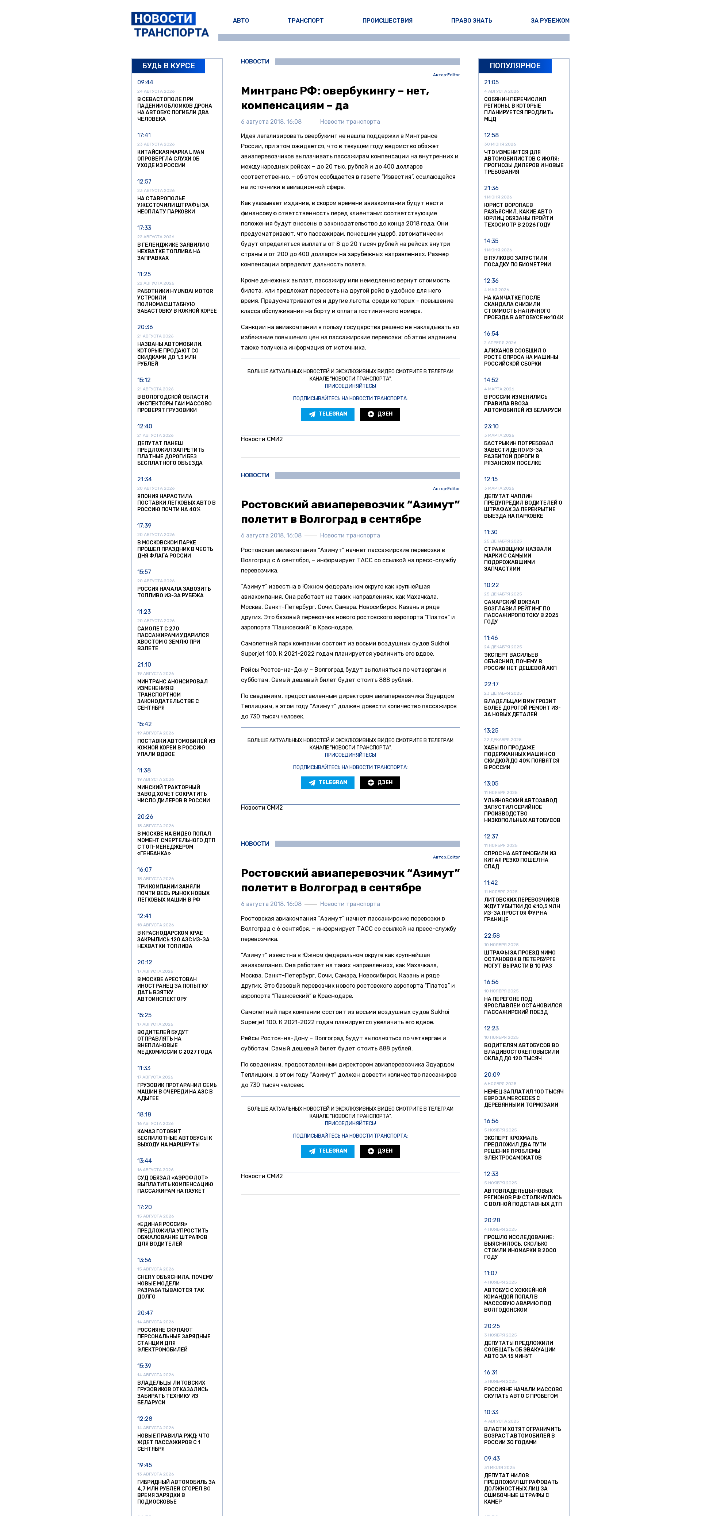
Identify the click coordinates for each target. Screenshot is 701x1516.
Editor (453, 75)
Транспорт (306, 20)
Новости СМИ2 (262, 439)
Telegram (333, 414)
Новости (255, 61)
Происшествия (388, 20)
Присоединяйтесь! (350, 386)
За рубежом (550, 20)
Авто (241, 20)
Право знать (471, 20)
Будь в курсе (168, 65)
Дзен (385, 414)
